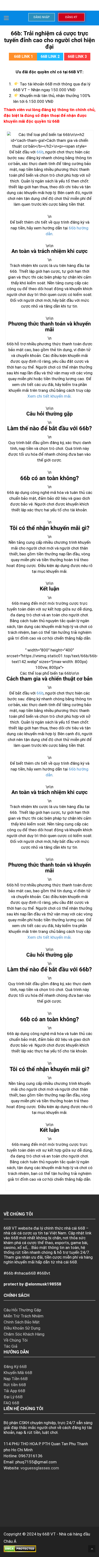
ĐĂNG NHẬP (42, 17)
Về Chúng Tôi (16, 1340)
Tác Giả (10, 1346)
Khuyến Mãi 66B (18, 1372)
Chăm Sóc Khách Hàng (24, 1334)
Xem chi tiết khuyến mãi (49, 396)
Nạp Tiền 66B (16, 1378)
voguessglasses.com (39, 1468)
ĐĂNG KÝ (71, 17)
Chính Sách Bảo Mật (22, 1322)
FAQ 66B (11, 1402)
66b (40, 152)
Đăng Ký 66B (15, 1366)
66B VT (49, 1534)
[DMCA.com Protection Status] (20, 1548)
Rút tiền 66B (15, 1384)
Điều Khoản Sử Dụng (22, 1328)
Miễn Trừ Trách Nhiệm (23, 1316)
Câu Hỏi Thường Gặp (22, 1310)
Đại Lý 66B (13, 1396)
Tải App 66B (14, 1390)
